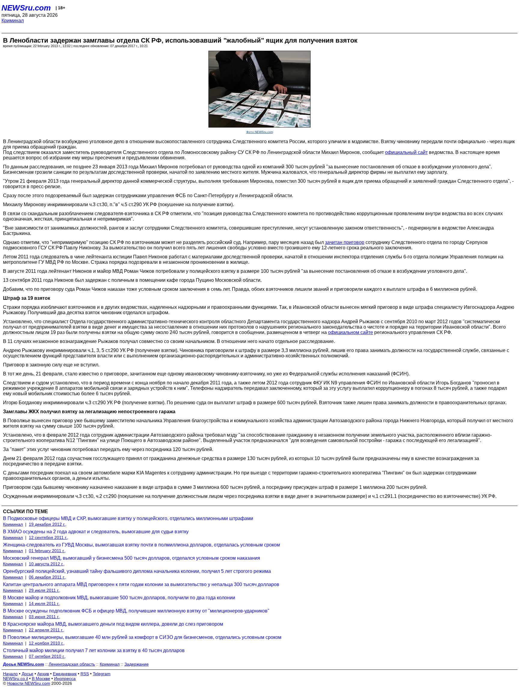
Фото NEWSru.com (259, 132)
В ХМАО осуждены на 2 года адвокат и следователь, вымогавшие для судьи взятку (96, 531)
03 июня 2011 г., (44, 616)
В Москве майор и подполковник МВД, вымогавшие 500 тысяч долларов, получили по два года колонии (119, 597)
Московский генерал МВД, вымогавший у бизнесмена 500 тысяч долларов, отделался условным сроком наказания (131, 558)
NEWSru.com (26, 7)
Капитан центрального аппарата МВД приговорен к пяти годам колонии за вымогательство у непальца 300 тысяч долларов (141, 584)
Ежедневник (65, 673)
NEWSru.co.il (15, 678)
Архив (43, 673)
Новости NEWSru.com (28, 683)
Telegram (102, 673)
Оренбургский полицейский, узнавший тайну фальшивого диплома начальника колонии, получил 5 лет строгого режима (137, 571)
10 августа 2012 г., (47, 563)
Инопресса (65, 678)
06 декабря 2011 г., (47, 577)
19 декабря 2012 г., (47, 524)
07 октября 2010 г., (47, 656)
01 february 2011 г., (47, 550)
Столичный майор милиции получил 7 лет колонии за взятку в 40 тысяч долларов (94, 650)
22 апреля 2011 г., (46, 629)
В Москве (41, 678)
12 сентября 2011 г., (48, 537)
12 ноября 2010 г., (47, 643)
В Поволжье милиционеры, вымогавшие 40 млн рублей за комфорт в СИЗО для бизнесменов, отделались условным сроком (142, 637)
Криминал (13, 20)
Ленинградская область (72, 664)
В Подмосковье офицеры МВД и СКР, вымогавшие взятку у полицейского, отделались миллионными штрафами (128, 518)
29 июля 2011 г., (44, 590)
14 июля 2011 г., (44, 603)
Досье (27, 673)
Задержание (136, 664)
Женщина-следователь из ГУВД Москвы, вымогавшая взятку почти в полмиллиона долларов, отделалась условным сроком (141, 544)
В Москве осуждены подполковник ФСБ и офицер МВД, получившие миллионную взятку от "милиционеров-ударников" (136, 610)
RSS (84, 673)
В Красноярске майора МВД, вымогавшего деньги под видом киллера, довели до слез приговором (113, 624)
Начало (10, 673)
